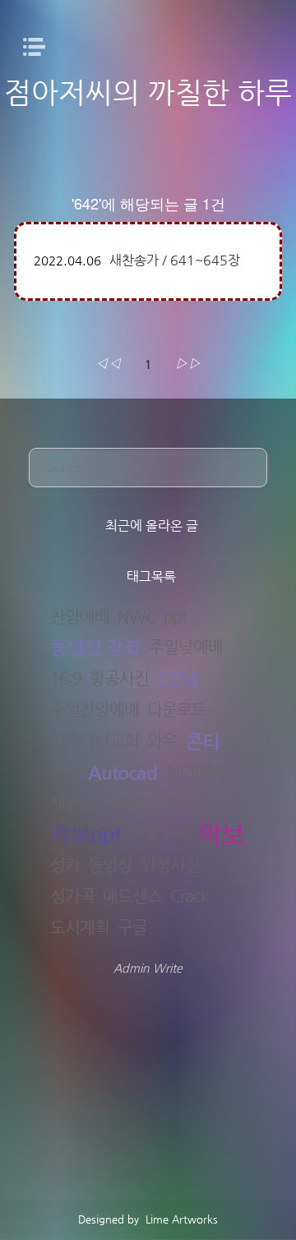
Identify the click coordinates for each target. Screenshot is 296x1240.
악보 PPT (160, 834)
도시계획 (79, 928)
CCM (177, 679)
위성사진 (170, 865)
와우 (162, 741)
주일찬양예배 (94, 710)
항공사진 (119, 679)
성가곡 (72, 896)
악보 (221, 834)
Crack (189, 896)
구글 (132, 928)
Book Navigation (38, 47)
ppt (175, 617)
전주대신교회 (94, 741)
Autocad (122, 772)
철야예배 (194, 772)
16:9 (65, 679)
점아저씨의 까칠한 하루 (148, 92)
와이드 (180, 803)
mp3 (134, 803)
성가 (65, 865)
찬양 (65, 772)
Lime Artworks (180, 1219)
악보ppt (86, 834)
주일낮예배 (186, 647)
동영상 (110, 865)
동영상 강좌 (95, 647)
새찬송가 (79, 803)
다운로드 (176, 710)
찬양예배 (79, 617)
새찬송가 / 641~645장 (174, 260)
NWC (136, 617)
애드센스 (132, 896)
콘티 (202, 741)
